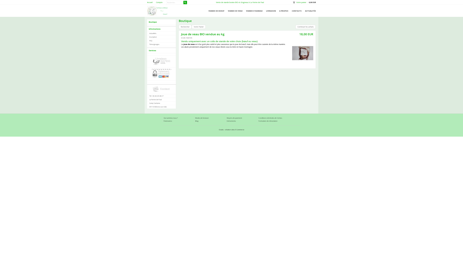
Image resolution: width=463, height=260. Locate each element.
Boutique (153, 22)
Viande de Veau (235, 11)
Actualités (310, 11)
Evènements (231, 121)
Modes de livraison (202, 118)
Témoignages (154, 44)
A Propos (283, 11)
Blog (196, 121)
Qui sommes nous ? (171, 118)
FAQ (150, 41)
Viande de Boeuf (216, 11)
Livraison (271, 11)
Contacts (297, 11)
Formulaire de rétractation (268, 121)
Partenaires (168, 121)
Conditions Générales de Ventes (270, 118)
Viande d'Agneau (254, 11)
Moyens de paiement (234, 118)
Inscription (153, 37)
